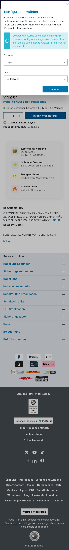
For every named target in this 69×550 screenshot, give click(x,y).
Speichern (55, 89)
